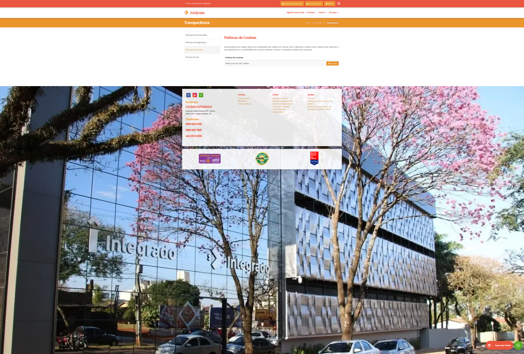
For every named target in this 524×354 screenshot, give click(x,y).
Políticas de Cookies (194, 49)
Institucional (243, 98)
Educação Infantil (281, 98)
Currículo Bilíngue (281, 106)
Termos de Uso (192, 57)
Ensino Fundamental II (283, 103)
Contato (311, 98)
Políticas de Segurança (195, 42)
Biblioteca (242, 101)
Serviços (333, 12)
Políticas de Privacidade (196, 35)
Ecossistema (278, 112)
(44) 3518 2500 (194, 136)
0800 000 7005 (194, 130)
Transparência (332, 23)
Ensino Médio (279, 109)
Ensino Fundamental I (283, 101)
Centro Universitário (198, 3)
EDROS (330, 3)
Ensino (322, 12)
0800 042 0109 (194, 124)
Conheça (310, 12)
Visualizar (333, 63)
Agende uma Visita (295, 12)
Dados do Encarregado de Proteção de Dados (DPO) (319, 108)
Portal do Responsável (293, 3)
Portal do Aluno (314, 3)
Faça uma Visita (502, 345)
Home (307, 23)
